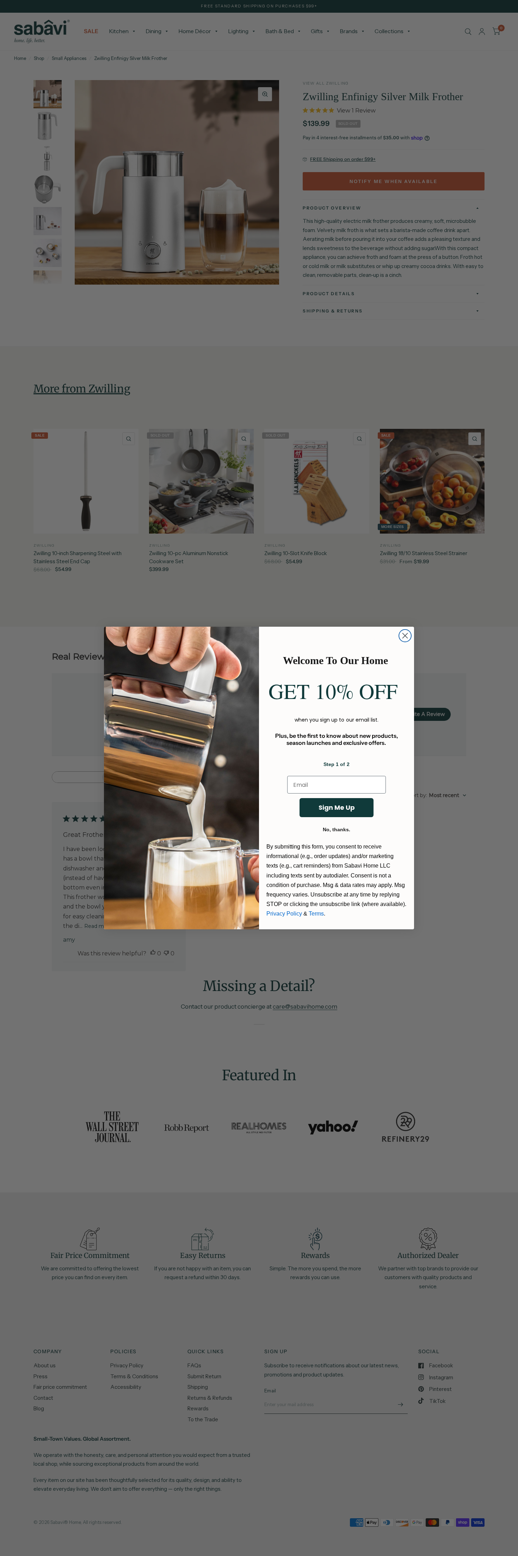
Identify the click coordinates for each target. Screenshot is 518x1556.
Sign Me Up (337, 807)
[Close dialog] (405, 636)
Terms (316, 914)
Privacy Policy (284, 914)
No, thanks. (336, 829)
